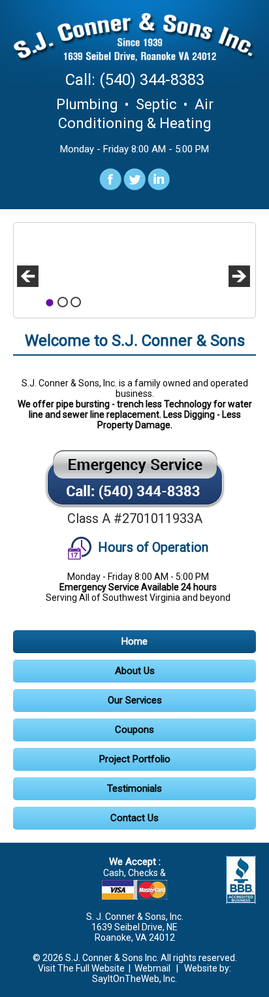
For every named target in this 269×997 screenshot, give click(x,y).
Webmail (152, 968)
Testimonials (134, 788)
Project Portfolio (134, 759)
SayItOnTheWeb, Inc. (134, 978)
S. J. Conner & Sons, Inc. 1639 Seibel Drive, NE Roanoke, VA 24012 (134, 927)
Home (134, 641)
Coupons (134, 729)
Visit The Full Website (81, 968)
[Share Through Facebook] (110, 187)
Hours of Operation (151, 547)
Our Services (135, 700)
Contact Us (134, 818)
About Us (135, 671)
